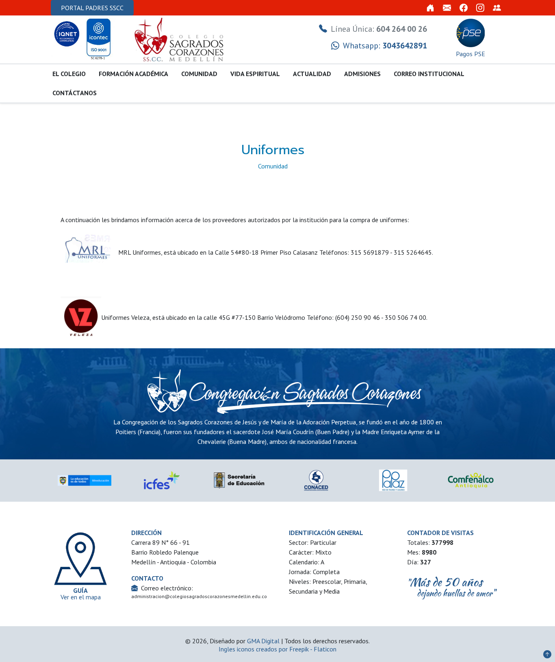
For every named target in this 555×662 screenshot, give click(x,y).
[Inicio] (430, 7)
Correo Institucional (429, 74)
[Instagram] (480, 7)
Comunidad (199, 74)
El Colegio (69, 74)
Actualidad (312, 74)
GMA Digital (263, 641)
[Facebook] (463, 7)
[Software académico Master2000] (497, 7)
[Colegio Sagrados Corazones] (180, 38)
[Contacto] (447, 7)
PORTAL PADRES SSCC (92, 8)
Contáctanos (74, 93)
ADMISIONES (362, 74)
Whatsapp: (384, 45)
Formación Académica (133, 74)
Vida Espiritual (255, 74)
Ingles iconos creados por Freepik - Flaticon (277, 649)
